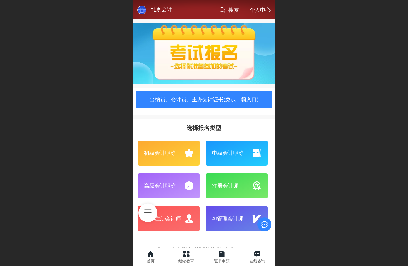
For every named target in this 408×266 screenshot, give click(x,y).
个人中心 (260, 10)
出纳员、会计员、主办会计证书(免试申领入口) (204, 99)
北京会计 (161, 9)
